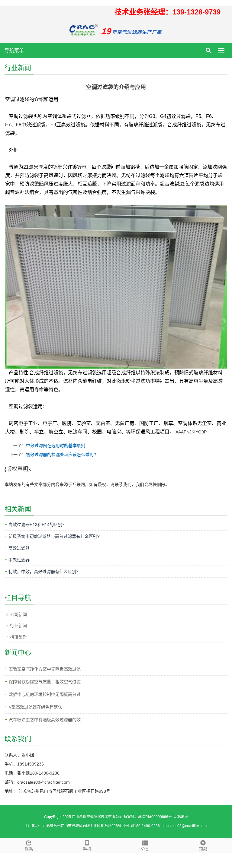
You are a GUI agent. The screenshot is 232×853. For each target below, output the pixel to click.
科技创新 (18, 636)
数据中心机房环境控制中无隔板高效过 (45, 694)
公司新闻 (18, 614)
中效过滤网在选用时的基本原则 (55, 445)
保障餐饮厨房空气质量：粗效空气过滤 (45, 681)
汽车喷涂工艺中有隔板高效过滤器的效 (45, 719)
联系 (29, 849)
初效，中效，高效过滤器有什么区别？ (44, 571)
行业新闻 (18, 625)
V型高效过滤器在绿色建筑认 (35, 707)
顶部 (203, 849)
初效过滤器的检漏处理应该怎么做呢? (61, 454)
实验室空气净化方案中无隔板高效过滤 (45, 669)
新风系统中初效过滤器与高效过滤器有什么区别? (54, 536)
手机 (87, 849)
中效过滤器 (19, 559)
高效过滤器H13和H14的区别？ (37, 524)
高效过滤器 (19, 548)
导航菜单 (14, 50)
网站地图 (181, 817)
